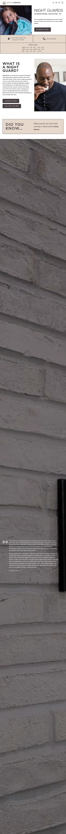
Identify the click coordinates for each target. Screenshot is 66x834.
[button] (62, 2)
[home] (12, 2)
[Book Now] (56, 2)
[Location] (59, 2)
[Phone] (53, 2)
